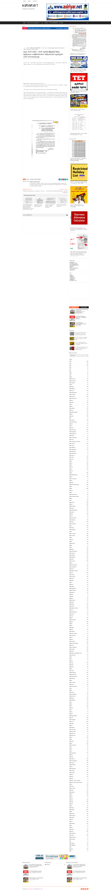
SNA (71, 267)
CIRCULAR (72, 435)
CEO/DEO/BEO (73, 429)
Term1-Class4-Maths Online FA (76, 782)
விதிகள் (72, 270)
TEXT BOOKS (73, 788)
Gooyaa (41, 888)
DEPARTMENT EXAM (74, 474)
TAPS (71, 766)
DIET (71, 480)
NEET (72, 617)
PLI (71, 668)
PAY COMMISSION (74, 265)
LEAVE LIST (73, 574)
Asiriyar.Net (30, 5)
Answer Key (73, 388)
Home (24, 1)
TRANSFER (72, 809)
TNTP (72, 803)
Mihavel (72, 602)
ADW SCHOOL (73, 378)
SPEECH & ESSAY (73, 745)
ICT (71, 547)
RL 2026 (61, 22)
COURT (72, 459)
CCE (71, 425)
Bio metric (73, 408)
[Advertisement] (45, 39)
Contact (35, 1)
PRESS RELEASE (73, 672)
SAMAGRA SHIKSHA (74, 715)
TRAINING (72, 807)
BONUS (72, 410)
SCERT (72, 717)
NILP (71, 625)
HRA (71, 545)
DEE (28, 47)
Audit (72, 400)
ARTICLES (72, 390)
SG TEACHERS (73, 729)
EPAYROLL (72, 512)
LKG (71, 582)
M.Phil (72, 584)
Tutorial (72, 817)
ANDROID (72, 386)
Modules (72, 606)
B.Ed (71, 404)
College (72, 445)
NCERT (72, 615)
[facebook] (85, 1)
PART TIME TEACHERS (74, 643)
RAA (71, 690)
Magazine (72, 586)
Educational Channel (75, 496)
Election (72, 502)
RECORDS (72, 692)
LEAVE (72, 572)
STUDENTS (72, 758)
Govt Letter (73, 533)
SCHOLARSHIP (73, 719)
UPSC (72, 827)
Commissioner (73, 449)
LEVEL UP (72, 578)
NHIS (71, 623)
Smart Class (73, 735)
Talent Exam (73, 764)
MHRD (72, 598)
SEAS (71, 725)
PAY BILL (72, 645)
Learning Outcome (74, 570)
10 (71, 361)
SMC (71, 737)
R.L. (71, 688)
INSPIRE (72, 559)
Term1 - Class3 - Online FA (75, 780)
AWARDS (72, 402)
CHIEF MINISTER (73, 431)
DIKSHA (72, 482)
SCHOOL (72, 721)
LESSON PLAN (73, 576)
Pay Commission (54, 22)
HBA (71, 541)
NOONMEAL (73, 631)
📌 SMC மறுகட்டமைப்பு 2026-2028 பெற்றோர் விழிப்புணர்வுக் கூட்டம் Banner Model (61, 28)
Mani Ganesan (73, 590)
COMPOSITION (73, 451)
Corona (72, 457)
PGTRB (72, 662)
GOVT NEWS (73, 535)
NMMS (72, 629)
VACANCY (72, 829)
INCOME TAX (73, 263)
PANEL (72, 639)
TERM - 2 (72, 774)
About (29, 1)
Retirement (73, 700)
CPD (71, 461)
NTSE (72, 637)
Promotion (73, 678)
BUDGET (72, 416)
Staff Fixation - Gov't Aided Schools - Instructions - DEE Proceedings (61, 205)
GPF (71, 537)
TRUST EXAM (73, 815)
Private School (73, 674)
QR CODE (72, 684)
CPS (71, 463)
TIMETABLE (73, 792)
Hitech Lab (73, 543)
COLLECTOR (73, 443)
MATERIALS (72, 592)
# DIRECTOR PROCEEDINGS (35, 179)
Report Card (73, 696)
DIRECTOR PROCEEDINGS (35, 47)
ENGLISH (72, 508)
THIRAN (72, 790)
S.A (71, 709)
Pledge (72, 666)
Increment (73, 555)
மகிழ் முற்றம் (72, 269)
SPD (71, 743)
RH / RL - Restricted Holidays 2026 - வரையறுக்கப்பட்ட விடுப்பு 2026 (78, 183)
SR (71, 747)
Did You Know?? (73, 478)
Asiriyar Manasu (74, 392)
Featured (83, 307)
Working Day (73, 833)
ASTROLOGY (73, 396)
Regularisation (73, 694)
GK (71, 531)
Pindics (72, 664)
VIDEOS (72, 831)
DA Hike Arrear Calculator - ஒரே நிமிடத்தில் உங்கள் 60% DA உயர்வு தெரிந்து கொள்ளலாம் (78, 229)
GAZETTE (72, 277)
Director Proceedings (33, 22)
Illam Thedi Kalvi (74, 551)
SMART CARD (73, 733)
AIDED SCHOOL (73, 380)
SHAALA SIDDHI (73, 731)
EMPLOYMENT (73, 506)
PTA (71, 680)
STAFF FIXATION (74, 268)
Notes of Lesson (74, 633)
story (72, 756)
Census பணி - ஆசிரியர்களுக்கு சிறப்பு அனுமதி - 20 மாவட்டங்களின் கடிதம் (78, 54)
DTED (72, 490)
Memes (72, 596)
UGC (71, 821)
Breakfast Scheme (74, 412)
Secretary (73, 727)
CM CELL (72, 439)
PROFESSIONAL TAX (74, 676)
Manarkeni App (73, 588)
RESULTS (72, 698)
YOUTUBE (72, 835)
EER (71, 498)
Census (46, 22)
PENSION (72, 651)
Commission (73, 447)
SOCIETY (72, 741)
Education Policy (74, 494)
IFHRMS (72, 279)
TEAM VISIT (73, 772)
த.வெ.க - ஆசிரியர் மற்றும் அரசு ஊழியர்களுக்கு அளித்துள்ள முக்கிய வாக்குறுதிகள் (77, 205)
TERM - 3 (72, 776)
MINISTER (72, 604)
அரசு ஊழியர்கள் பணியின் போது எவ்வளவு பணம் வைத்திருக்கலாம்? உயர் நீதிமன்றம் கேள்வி (82, 311)
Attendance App (74, 398)
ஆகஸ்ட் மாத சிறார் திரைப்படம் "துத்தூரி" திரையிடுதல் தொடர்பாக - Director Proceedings (50, 206)
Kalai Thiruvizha (74, 264)
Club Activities (73, 437)
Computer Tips (73, 453)
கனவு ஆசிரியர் (73, 839)
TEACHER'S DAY (73, 768)
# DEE (27, 179)
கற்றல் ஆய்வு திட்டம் (73, 837)
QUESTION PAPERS (74, 686)
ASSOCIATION (73, 394)
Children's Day (73, 433)
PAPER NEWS (73, 641)
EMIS (71, 275)
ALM (71, 384)
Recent (74, 307)
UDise (72, 819)
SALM (72, 713)
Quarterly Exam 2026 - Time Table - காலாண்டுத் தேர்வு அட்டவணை (78, 134)
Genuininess (72, 278)
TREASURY (72, 813)
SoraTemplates (30, 888)
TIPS (71, 794)
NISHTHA (72, 627)
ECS (71, 492)
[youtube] (87, 889)
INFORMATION (73, 557)
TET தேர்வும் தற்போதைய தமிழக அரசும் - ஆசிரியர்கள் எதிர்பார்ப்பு (78, 92)
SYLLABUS (72, 762)
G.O (42, 22)
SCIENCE (72, 723)
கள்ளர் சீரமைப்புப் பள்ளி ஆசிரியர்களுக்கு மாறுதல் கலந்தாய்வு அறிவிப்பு (38, 205)
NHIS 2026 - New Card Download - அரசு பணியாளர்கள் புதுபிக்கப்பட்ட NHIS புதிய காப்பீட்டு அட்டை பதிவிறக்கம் (78, 70)
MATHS (72, 594)
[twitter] (81, 889)
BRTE (71, 414)
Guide (72, 539)
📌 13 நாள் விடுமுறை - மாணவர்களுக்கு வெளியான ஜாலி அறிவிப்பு (30, 28)
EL (71, 274)
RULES (72, 266)
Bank (72, 406)
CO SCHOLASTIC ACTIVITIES (75, 441)
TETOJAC (72, 786)
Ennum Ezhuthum (74, 510)
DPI (71, 486)
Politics (72, 670)
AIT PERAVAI (73, 382)
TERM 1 (72, 778)
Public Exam (73, 682)
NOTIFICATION (73, 635)
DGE (71, 476)
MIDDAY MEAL (73, 600)
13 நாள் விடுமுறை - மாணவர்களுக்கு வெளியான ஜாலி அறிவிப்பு (77, 110)
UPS (71, 825)
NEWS (72, 621)
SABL (71, 711)
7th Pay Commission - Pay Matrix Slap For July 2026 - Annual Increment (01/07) (78, 159)
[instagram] (85, 889)
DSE (71, 488)
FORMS (72, 262)
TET (71, 784)
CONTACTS (72, 455)
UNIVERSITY (73, 823)
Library (72, 580)
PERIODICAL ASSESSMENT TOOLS (76, 653)
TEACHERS (72, 770)
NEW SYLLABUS (73, 619)
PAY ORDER (72, 649)
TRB (71, 811)
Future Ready (73, 523)
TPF (71, 805)
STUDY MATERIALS (74, 760)
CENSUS (72, 427)
